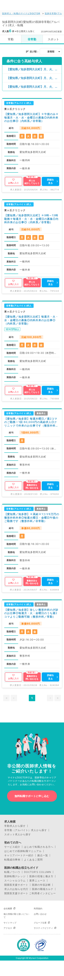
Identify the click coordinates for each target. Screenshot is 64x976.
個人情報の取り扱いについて (16, 916)
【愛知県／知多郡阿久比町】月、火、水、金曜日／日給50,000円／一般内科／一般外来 (34, 69)
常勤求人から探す (15, 826)
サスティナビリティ (43, 928)
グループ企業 (40, 922)
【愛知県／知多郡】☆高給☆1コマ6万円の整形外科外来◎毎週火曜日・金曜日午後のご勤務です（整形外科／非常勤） (31, 517)
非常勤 (32, 39)
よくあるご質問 (33, 859)
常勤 (11, 39)
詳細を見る (50, 181)
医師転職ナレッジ (15, 876)
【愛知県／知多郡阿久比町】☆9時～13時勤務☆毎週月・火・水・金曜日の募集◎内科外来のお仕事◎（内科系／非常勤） (31, 219)
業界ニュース (37, 880)
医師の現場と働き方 (41, 876)
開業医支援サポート (16, 885)
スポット (53, 39)
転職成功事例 (12, 859)
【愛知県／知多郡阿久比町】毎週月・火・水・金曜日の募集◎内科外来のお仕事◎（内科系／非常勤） (31, 320)
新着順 (50, 51)
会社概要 (8, 908)
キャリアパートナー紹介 (19, 855)
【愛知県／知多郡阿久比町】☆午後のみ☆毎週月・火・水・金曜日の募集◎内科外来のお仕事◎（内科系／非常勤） (31, 117)
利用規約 (38, 908)
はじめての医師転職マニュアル (23, 851)
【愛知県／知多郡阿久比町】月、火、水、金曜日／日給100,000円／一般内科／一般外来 (34, 86)
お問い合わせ (40, 914)
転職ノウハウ (12, 872)
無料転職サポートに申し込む (32, 796)
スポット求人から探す (17, 834)
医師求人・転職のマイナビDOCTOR (21, 13)
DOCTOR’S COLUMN (37, 872)
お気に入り (13, 183)
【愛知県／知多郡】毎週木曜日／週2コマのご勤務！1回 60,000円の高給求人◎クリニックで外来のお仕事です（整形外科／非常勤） (31, 422)
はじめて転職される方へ (38, 847)
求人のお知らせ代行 (16, 889)
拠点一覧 (42, 855)
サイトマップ (10, 922)
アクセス (8, 928)
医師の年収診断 (41, 885)
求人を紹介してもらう (32, 182)
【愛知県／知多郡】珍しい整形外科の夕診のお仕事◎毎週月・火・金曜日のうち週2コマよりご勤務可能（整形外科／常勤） (31, 613)
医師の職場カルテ (42, 889)
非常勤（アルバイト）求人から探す (25, 830)
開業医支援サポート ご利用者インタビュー (30, 893)
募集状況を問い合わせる (32, 486)
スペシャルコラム (15, 880)
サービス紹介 (12, 847)
